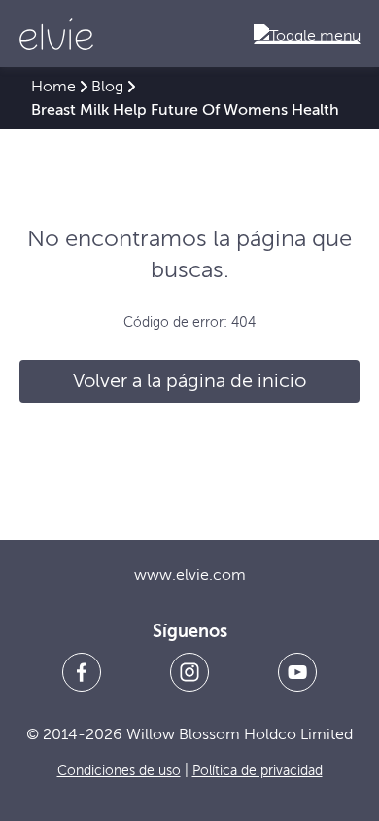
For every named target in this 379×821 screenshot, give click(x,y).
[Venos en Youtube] (297, 672)
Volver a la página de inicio (189, 381)
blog (107, 86)
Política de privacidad (257, 771)
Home (53, 86)
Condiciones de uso (119, 771)
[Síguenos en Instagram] (189, 672)
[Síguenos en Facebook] (81, 672)
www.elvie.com (190, 575)
